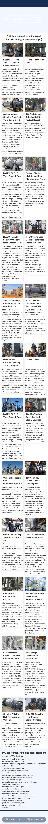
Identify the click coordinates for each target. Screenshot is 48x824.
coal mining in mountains (11, 784)
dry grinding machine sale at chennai (16, 798)
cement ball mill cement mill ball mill (15, 791)
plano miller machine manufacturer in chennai (19, 782)
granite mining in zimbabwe (12, 800)
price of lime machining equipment (15, 793)
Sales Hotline (37, 819)
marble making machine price (13, 761)
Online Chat (14, 819)
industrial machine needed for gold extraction (19, 796)
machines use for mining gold (13, 787)
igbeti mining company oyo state (14, 803)
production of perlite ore (11, 789)
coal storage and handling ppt (13, 759)
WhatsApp (35, 39)
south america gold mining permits (15, 770)
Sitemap (5, 807)
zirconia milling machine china (13, 768)
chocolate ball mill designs (12, 780)
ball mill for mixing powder (11, 805)
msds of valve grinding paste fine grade (17, 777)
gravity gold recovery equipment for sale (17, 775)
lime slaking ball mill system (12, 773)
